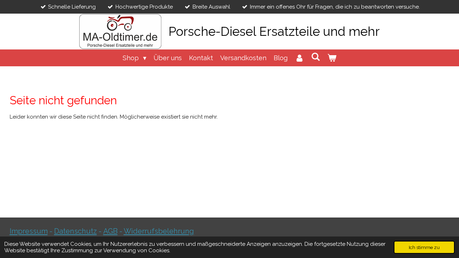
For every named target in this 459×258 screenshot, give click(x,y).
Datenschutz (75, 231)
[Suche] (316, 56)
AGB (110, 231)
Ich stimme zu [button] (424, 247)
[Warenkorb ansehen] (332, 57)
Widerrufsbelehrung (159, 231)
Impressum (29, 231)
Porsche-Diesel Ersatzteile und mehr (274, 31)
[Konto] (299, 57)
